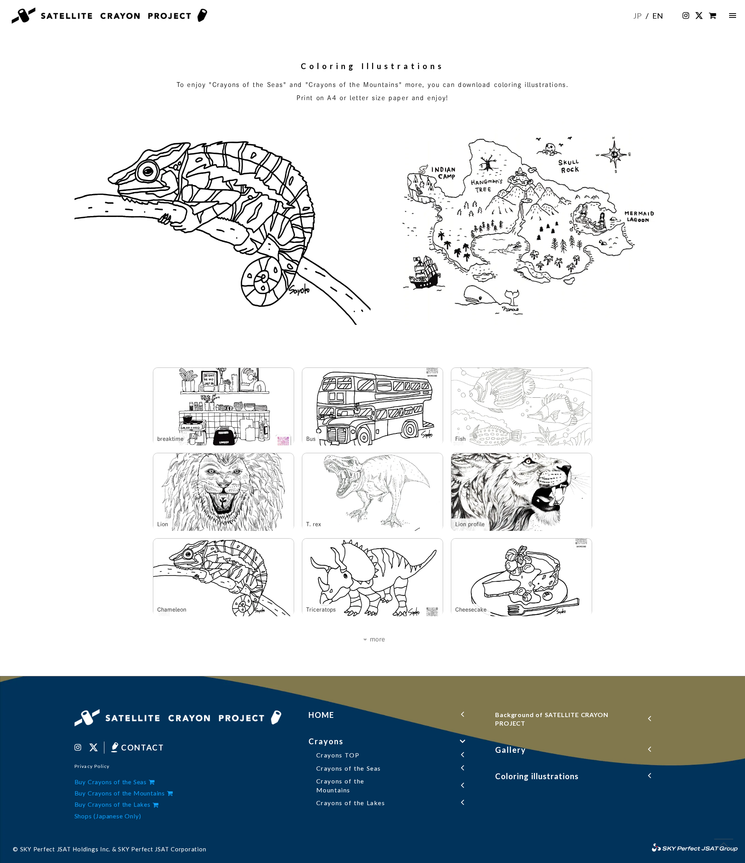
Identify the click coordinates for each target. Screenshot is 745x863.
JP (637, 15)
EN (657, 15)
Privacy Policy (92, 766)
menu (732, 15)
